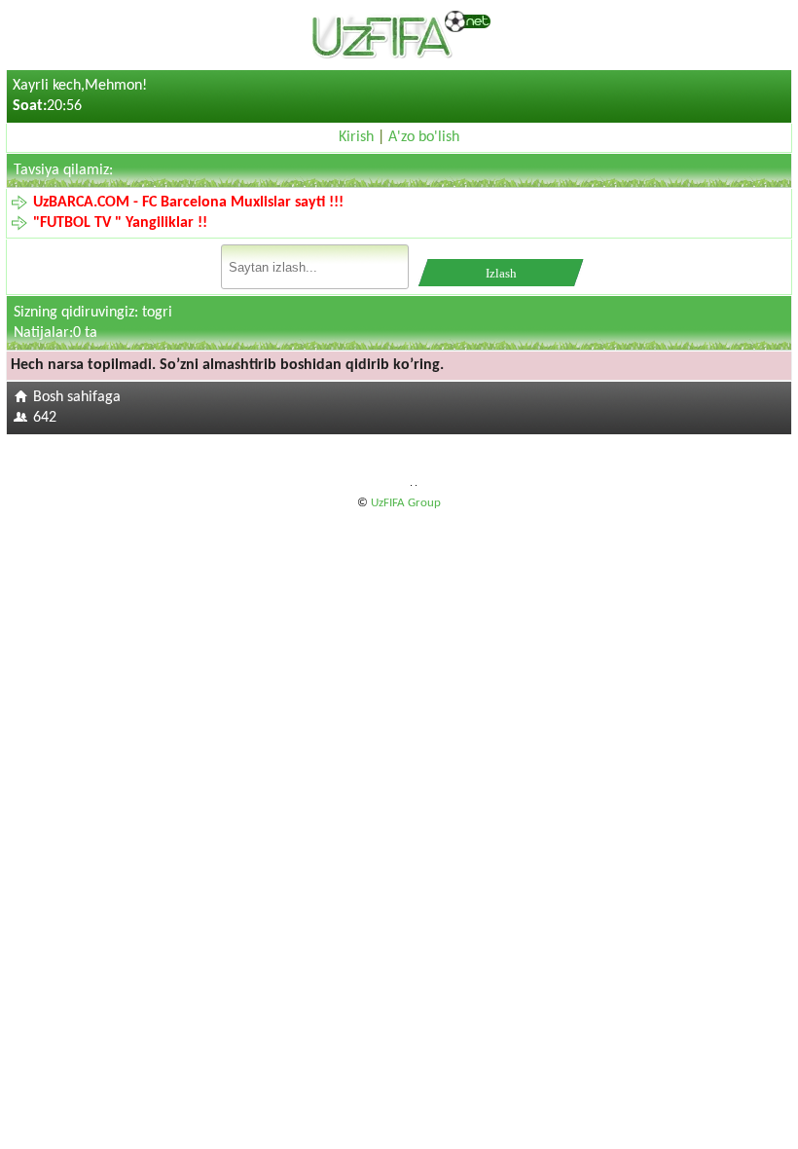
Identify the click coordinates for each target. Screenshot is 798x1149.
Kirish (356, 137)
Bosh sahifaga (77, 397)
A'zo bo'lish (423, 137)
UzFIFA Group (406, 503)
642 (44, 418)
